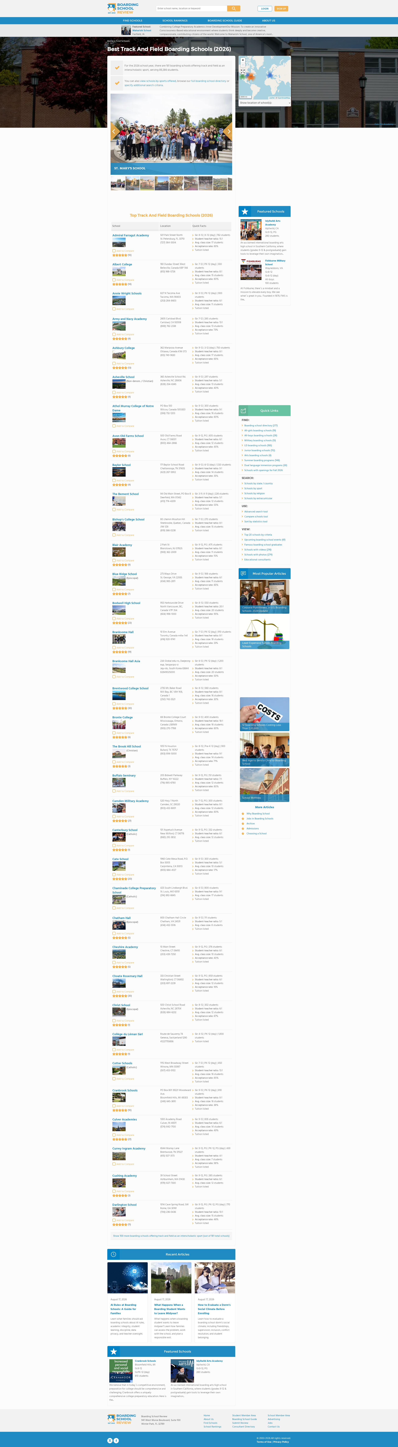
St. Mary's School (130, 168)
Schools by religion (254, 493)
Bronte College (122, 717)
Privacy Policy (281, 1442)
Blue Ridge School (124, 574)
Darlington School (124, 1205)
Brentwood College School (130, 688)
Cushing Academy (124, 1176)
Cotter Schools (122, 1063)
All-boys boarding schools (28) (260, 435)
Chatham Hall (121, 918)
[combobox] (189, 8)
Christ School (121, 1005)
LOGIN (264, 9)
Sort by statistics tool (255, 522)
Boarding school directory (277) (261, 426)
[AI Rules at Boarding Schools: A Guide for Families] (127, 1278)
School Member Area (279, 1415)
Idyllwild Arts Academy (209, 1361)
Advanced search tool (256, 512)
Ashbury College (123, 348)
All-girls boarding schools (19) (260, 431)
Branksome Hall (123, 632)
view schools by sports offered (158, 81)
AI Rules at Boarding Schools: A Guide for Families (123, 1309)
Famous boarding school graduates (263, 545)
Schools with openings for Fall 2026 (263, 470)
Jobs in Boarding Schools (260, 819)
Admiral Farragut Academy (130, 235)
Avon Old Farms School (128, 436)
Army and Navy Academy (129, 319)
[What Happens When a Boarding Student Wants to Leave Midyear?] (171, 1278)
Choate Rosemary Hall (127, 976)
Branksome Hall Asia (126, 661)
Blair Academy (122, 545)
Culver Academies (124, 1119)
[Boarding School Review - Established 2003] (123, 8)
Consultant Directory (243, 1427)
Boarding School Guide (244, 1419)
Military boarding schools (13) (260, 440)
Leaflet (271, 98)
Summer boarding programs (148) (262, 460)
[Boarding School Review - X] (110, 1441)
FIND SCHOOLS (132, 20)
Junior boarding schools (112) (259, 450)
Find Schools (210, 1423)
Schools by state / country (258, 483)
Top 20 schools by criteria (258, 535)
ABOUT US (268, 20)
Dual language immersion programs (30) (265, 465)
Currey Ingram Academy (128, 1149)
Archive (251, 824)
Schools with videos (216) (257, 550)
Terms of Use (264, 1442)
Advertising (274, 1419)
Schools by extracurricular (258, 498)
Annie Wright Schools (127, 293)
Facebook (116, 1441)
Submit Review (240, 1423)
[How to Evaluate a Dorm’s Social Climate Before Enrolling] (215, 1278)
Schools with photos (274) (258, 555)
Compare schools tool (256, 517)
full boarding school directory (208, 81)
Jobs (270, 1423)
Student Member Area (244, 1415)
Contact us (274, 1427)
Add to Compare (125, 251)
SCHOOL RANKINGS (174, 20)
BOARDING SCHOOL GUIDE (225, 20)
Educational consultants (257, 560)
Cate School (120, 859)
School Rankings (212, 1427)
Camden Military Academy (130, 801)
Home (207, 1415)
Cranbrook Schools (125, 1090)
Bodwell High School (126, 603)
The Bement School (125, 494)
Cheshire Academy (125, 947)
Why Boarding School (258, 814)
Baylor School (121, 465)
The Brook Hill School (126, 746)
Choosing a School (257, 834)
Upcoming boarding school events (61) (264, 540)
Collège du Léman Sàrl (127, 1034)
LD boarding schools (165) (258, 445)
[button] (270, 75)
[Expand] (243, 71)
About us (209, 1419)
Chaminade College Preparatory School (134, 890)
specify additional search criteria (144, 85)
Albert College (122, 264)
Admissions (253, 829)
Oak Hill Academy (384, 124)
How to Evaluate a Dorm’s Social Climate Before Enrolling (214, 1309)
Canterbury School (124, 830)
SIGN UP (281, 9)
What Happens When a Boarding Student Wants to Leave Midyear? (169, 1309)
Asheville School (123, 377)
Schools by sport (253, 488)
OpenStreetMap (284, 98)
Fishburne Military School (275, 263)
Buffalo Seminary (124, 776)
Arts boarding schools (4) (257, 455)
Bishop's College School (128, 519)
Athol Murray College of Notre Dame (133, 408)
